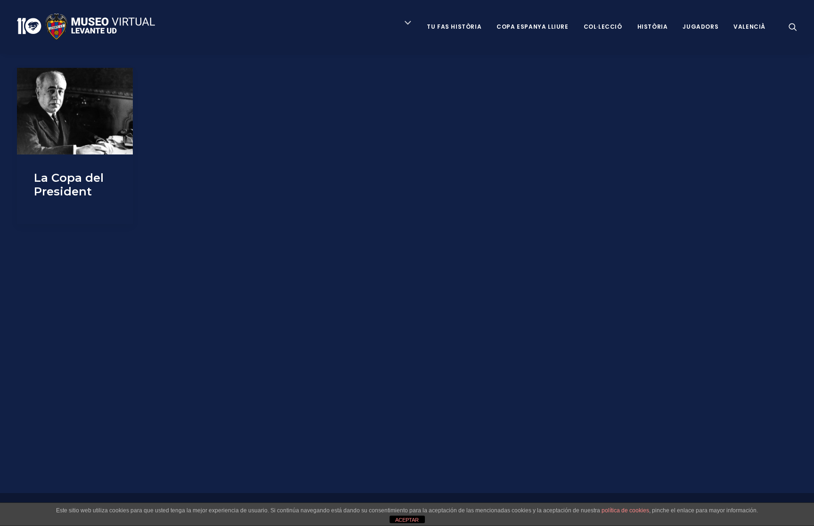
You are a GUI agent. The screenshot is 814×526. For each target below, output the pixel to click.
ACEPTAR (407, 520)
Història (652, 27)
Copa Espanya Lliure (532, 27)
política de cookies (625, 510)
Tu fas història (454, 27)
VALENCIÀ (749, 27)
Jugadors (700, 27)
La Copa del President (69, 184)
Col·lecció (603, 27)
